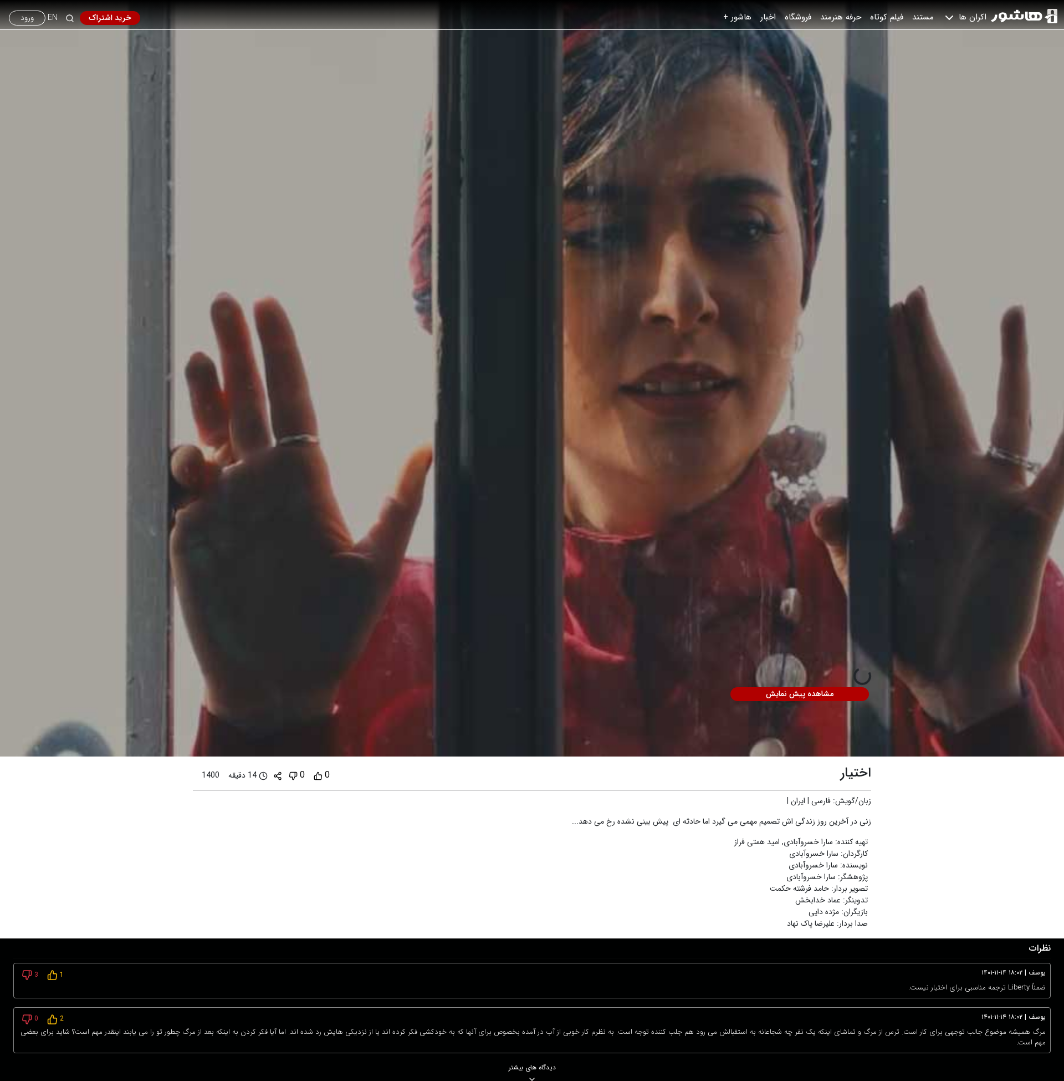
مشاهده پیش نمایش (799, 694)
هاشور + (737, 17)
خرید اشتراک (110, 18)
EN (53, 18)
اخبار (768, 17)
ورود (27, 18)
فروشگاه (798, 17)
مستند (923, 17)
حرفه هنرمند (840, 17)
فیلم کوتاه (886, 17)
